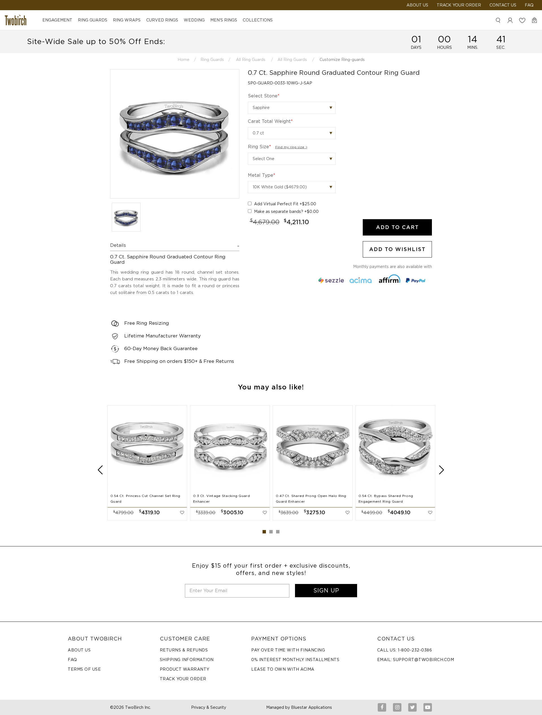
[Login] (510, 20)
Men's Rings (223, 20)
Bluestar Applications (311, 707)
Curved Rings (162, 20)
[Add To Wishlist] (182, 512)
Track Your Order (459, 5)
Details (118, 245)
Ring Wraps (127, 20)
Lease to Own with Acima (282, 669)
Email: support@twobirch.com (415, 659)
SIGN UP (326, 590)
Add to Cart (397, 227)
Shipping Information (187, 659)
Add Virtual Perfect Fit (285, 204)
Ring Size (277, 146)
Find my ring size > (291, 147)
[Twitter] (412, 707)
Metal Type (261, 175)
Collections (258, 20)
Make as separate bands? (286, 211)
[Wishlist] (522, 20)
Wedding (194, 20)
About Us (79, 650)
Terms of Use (84, 669)
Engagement (57, 20)
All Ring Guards (250, 59)
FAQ (529, 5)
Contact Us (502, 5)
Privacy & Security (208, 707)
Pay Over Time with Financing (288, 650)
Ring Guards (92, 20)
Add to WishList (397, 249)
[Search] (498, 20)
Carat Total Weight (270, 121)
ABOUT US (417, 5)
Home (183, 59)
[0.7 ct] (292, 133)
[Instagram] (397, 707)
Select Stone (263, 96)
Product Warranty (184, 669)
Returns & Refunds (184, 650)
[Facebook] (382, 707)
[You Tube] (427, 707)
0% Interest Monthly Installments (295, 659)
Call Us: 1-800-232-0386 (404, 650)
